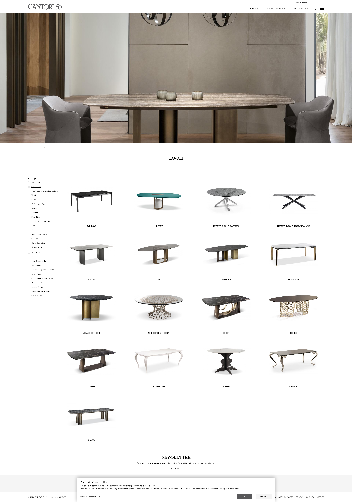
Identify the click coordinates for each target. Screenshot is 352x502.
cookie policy (150, 486)
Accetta (244, 497)
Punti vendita (300, 9)
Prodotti (254, 9)
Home (30, 148)
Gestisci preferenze (90, 497)
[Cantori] (45, 7)
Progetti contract (276, 9)
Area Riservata (302, 3)
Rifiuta (263, 497)
